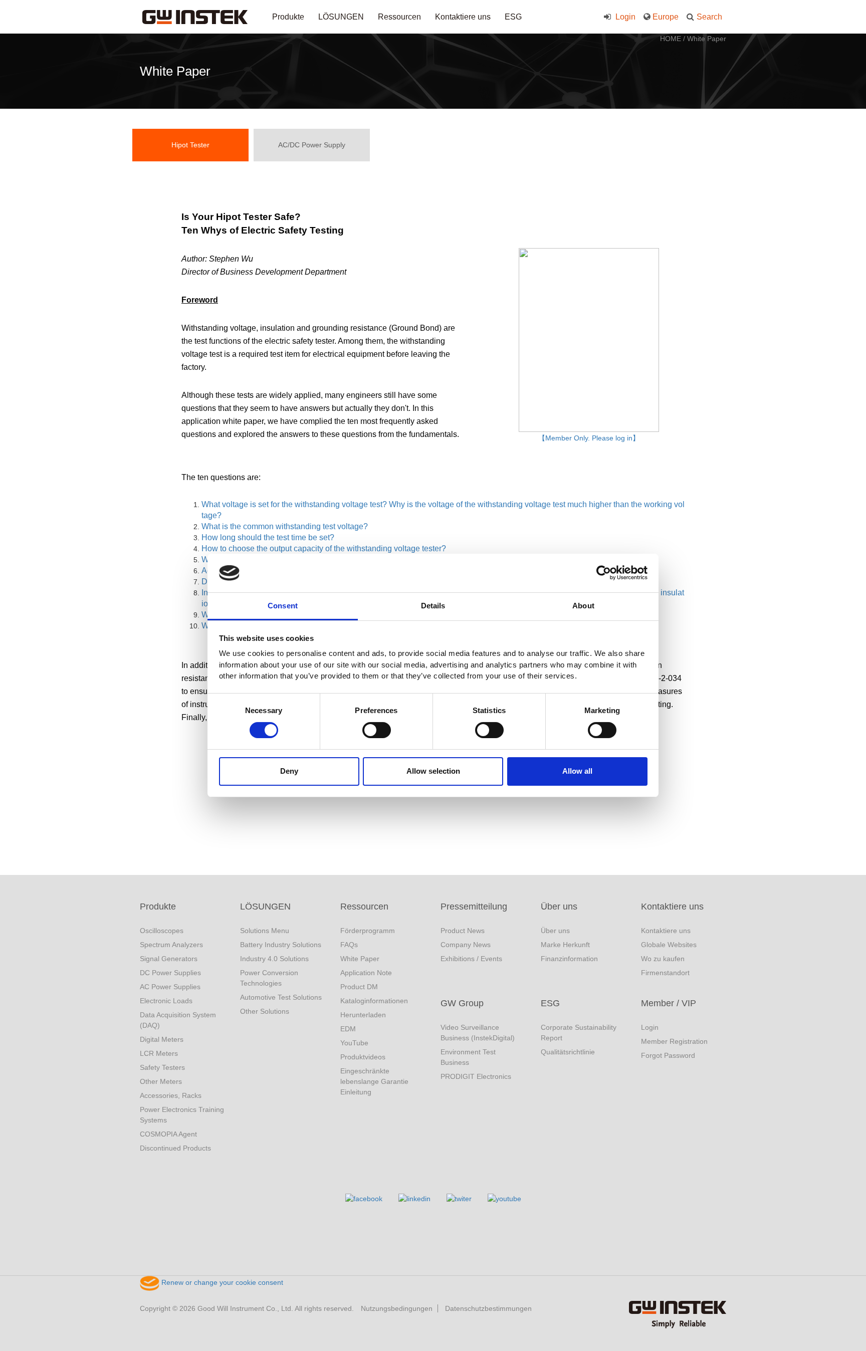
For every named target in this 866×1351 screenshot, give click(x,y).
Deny (289, 771)
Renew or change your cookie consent (221, 1282)
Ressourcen (399, 17)
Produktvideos (362, 1057)
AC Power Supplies (170, 987)
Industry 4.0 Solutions (274, 959)
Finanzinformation (569, 959)
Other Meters (161, 1081)
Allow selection (433, 771)
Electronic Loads (166, 1001)
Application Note (366, 973)
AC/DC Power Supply (311, 145)
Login (624, 17)
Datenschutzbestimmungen (488, 1308)
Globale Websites (669, 945)
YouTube (354, 1043)
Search (709, 17)
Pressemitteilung (474, 907)
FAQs (349, 945)
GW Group (462, 1003)
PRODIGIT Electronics (476, 1076)
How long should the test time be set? (267, 537)
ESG (513, 17)
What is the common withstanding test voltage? (284, 526)
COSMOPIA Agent (168, 1134)
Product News (463, 931)
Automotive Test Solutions (281, 997)
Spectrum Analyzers (171, 945)
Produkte (288, 17)
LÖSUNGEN (341, 17)
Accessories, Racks (170, 1095)
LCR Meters (159, 1053)
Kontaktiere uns (463, 17)
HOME (670, 39)
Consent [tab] (283, 605)
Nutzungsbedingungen (396, 1308)
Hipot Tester (190, 145)
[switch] (376, 730)
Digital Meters (161, 1039)
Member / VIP (668, 1003)
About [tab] (583, 605)
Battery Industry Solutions (280, 945)
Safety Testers (162, 1067)
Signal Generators (168, 959)
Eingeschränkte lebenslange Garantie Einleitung (374, 1081)
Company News (466, 945)
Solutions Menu (264, 931)
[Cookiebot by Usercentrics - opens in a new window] (603, 572)
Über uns (559, 907)
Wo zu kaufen (663, 959)
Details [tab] (433, 605)
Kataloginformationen (374, 1001)
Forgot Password (668, 1055)
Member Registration (674, 1041)
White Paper (706, 39)
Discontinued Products (175, 1148)
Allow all (577, 771)
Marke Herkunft (565, 945)
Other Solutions (264, 1011)
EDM (348, 1029)
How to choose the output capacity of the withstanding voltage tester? (323, 548)
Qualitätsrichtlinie (568, 1052)
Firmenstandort (665, 973)
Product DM (359, 987)
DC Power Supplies (170, 973)
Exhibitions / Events (471, 959)
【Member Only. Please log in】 (588, 438)
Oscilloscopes (161, 931)
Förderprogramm (367, 931)
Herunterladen (363, 1015)
